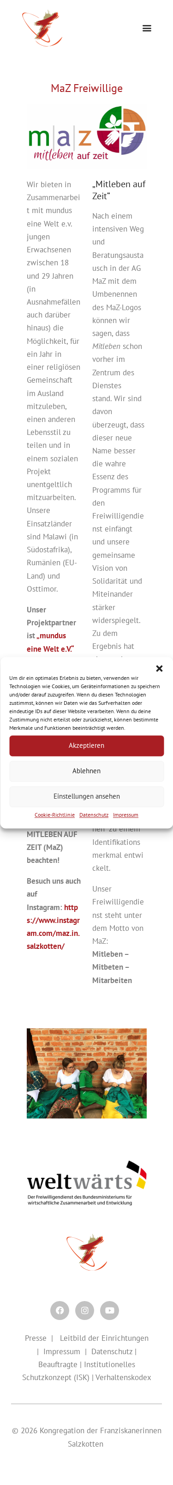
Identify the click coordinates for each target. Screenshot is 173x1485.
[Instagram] (84, 1310)
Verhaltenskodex (123, 1377)
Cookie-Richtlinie (55, 814)
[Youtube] (109, 1310)
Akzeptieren (86, 745)
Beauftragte (58, 1364)
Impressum (125, 814)
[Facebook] (59, 1310)
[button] (159, 668)
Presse (36, 1338)
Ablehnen (86, 770)
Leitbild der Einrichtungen (103, 1338)
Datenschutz (93, 814)
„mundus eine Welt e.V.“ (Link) (50, 648)
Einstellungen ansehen (87, 796)
